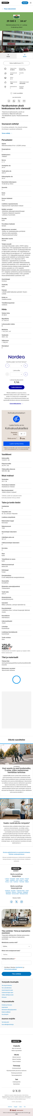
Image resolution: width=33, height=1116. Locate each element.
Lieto (11, 881)
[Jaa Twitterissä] (19, 101)
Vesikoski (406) (21, 890)
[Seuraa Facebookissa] (11, 902)
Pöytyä (27, 878)
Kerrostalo (22, 83)
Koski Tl (21, 880)
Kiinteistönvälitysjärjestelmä (9, 1009)
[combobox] (16, 954)
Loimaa (21, 88)
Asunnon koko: (14, 433)
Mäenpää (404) (24, 893)
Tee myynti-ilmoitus (7, 985)
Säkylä (27, 881)
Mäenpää (8, 893)
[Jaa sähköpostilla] (24, 101)
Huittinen (15, 881)
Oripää (26, 880)
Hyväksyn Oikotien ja (14, 968)
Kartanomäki (15, 893)
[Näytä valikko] (30, 3)
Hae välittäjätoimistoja (8, 1024)
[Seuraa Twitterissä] (16, 902)
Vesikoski (7, 890)
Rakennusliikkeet (6, 1012)
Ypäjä (17, 878)
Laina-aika (16, 370)
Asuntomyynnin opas (7, 990)
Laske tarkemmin (16, 387)
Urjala (7, 880)
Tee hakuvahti (5, 1022)
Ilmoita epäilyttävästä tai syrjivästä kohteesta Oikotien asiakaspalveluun (16, 853)
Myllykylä (25, 892)
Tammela (21, 881)
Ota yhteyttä (5, 1014)
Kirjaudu (25, 2)
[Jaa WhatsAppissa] (14, 101)
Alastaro (14, 892)
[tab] (8, 56)
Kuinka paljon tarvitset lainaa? (17, 362)
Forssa (7, 881)
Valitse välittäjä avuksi (7, 995)
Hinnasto (4, 997)
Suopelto (13, 890)
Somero (22, 878)
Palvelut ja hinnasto (7, 1005)
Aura (17, 880)
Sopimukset (5, 1007)
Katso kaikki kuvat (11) (16, 63)
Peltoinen (19, 892)
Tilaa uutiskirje (16, 974)
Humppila (12, 878)
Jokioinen (12, 880)
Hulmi (27, 890)
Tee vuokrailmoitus (7, 987)
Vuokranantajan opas (7, 992)
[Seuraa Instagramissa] (21, 902)
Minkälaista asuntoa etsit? (10, 942)
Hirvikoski (8, 892)
